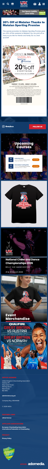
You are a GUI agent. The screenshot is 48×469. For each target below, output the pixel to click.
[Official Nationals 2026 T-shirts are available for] (24, 204)
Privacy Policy (6, 438)
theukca (9, 126)
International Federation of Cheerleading (15, 429)
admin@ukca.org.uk (9, 396)
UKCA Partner (6, 418)
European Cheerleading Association (14, 427)
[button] (3, 4)
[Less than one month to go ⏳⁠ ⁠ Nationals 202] (24, 251)
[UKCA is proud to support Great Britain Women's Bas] (24, 346)
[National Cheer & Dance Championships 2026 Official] (24, 298)
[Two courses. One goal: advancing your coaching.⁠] (24, 156)
